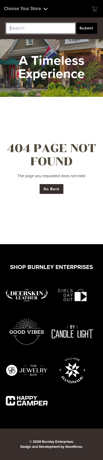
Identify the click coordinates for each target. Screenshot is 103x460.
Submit (86, 28)
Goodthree (73, 446)
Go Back (52, 189)
